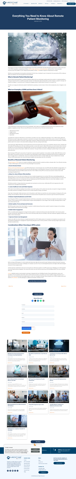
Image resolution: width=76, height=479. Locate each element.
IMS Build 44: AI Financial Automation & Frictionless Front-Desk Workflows (16, 354)
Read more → (10, 362)
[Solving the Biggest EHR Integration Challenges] (38, 397)
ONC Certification (65, 1)
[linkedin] (15, 471)
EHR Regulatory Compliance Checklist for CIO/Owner (16, 429)
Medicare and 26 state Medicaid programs (16, 167)
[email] (17, 471)
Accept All (35, 449)
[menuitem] (26, 3)
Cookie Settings (35, 451)
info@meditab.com (56, 1)
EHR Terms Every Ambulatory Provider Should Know (37, 379)
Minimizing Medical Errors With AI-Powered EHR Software (17, 405)
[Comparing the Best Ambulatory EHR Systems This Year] (59, 397)
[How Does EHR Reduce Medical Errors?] (17, 397)
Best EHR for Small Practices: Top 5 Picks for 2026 (38, 354)
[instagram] (10, 471)
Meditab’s (16, 277)
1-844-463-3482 (49, 1)
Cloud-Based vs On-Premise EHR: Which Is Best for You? (58, 354)
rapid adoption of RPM (14, 162)
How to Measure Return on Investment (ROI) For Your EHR (16, 379)
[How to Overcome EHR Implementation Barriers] (59, 371)
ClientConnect (72, 1)
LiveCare (9, 273)
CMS (38, 70)
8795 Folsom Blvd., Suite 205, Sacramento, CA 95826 (64, 451)
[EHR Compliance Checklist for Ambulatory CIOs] (17, 421)
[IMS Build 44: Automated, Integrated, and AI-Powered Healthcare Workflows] (17, 346)
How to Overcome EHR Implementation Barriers (58, 379)
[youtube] (13, 471)
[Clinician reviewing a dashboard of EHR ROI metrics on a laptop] (17, 371)
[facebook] (8, 471)
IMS (12, 277)
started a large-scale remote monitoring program (38, 69)
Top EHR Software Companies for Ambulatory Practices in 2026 (56, 405)
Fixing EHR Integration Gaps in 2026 (36, 404)
